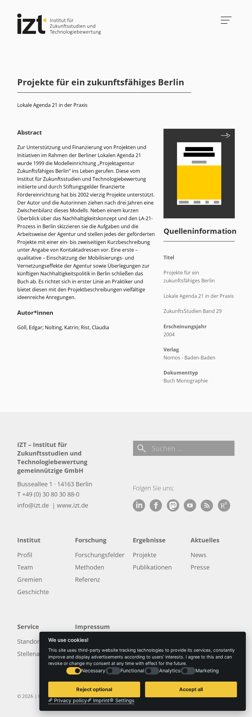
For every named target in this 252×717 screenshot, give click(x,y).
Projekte (144, 555)
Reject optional (94, 689)
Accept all (191, 689)
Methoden (89, 567)
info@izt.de (33, 505)
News (199, 555)
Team (25, 567)
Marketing (207, 671)
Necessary (93, 671)
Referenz (87, 579)
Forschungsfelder (99, 555)
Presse (200, 567)
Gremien (29, 579)
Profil (24, 555)
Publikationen (152, 567)
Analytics (169, 671)
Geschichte (33, 592)
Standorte (31, 641)
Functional (132, 671)
